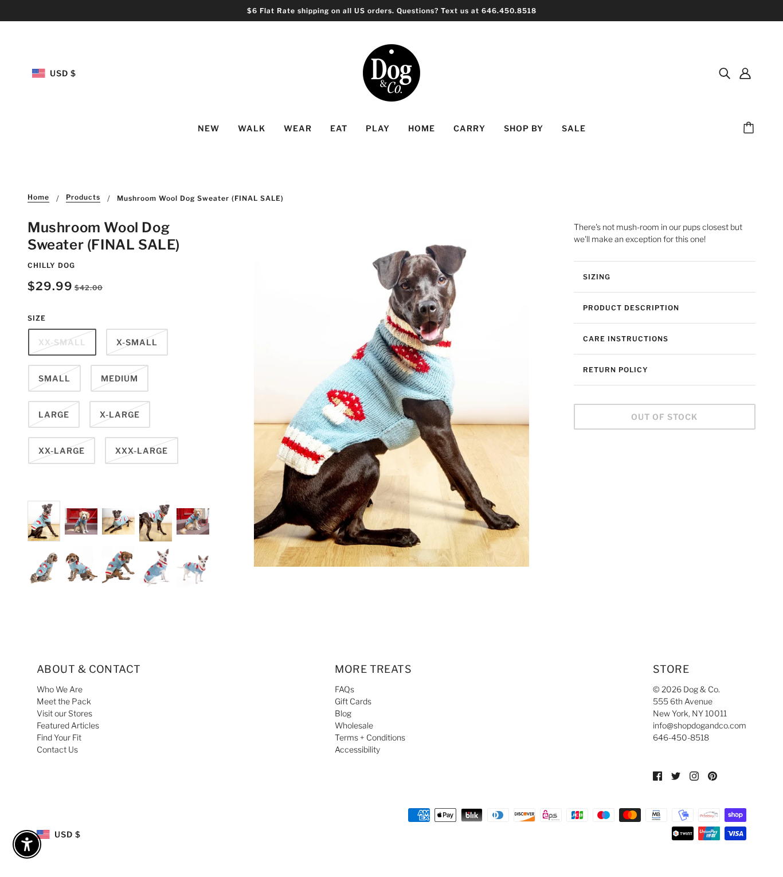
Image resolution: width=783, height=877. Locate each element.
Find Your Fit (59, 737)
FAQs (344, 689)
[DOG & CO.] (391, 72)
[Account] (745, 73)
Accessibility (357, 749)
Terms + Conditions (370, 737)
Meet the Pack (64, 701)
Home (38, 197)
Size (37, 318)
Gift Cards (353, 701)
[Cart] (750, 128)
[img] (724, 73)
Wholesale (354, 725)
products (83, 197)
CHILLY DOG (51, 265)
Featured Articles (68, 725)
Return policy (615, 369)
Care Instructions (625, 338)
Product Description (631, 307)
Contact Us (57, 749)
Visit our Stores (64, 713)
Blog (343, 713)
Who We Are (60, 689)
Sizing (596, 276)
